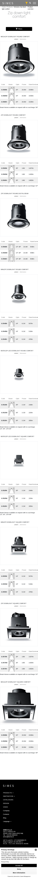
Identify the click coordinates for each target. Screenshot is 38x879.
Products (10, 7)
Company (6, 810)
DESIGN (6, 803)
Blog (4, 818)
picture (16, 39)
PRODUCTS (7, 793)
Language (6, 821)
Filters (19, 29)
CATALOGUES (8, 800)
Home (4, 7)
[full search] (26, 3)
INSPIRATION (8, 796)
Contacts (6, 814)
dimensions (23, 39)
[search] (30, 3)
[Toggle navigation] (34, 3)
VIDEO (5, 807)
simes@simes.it (8, 837)
